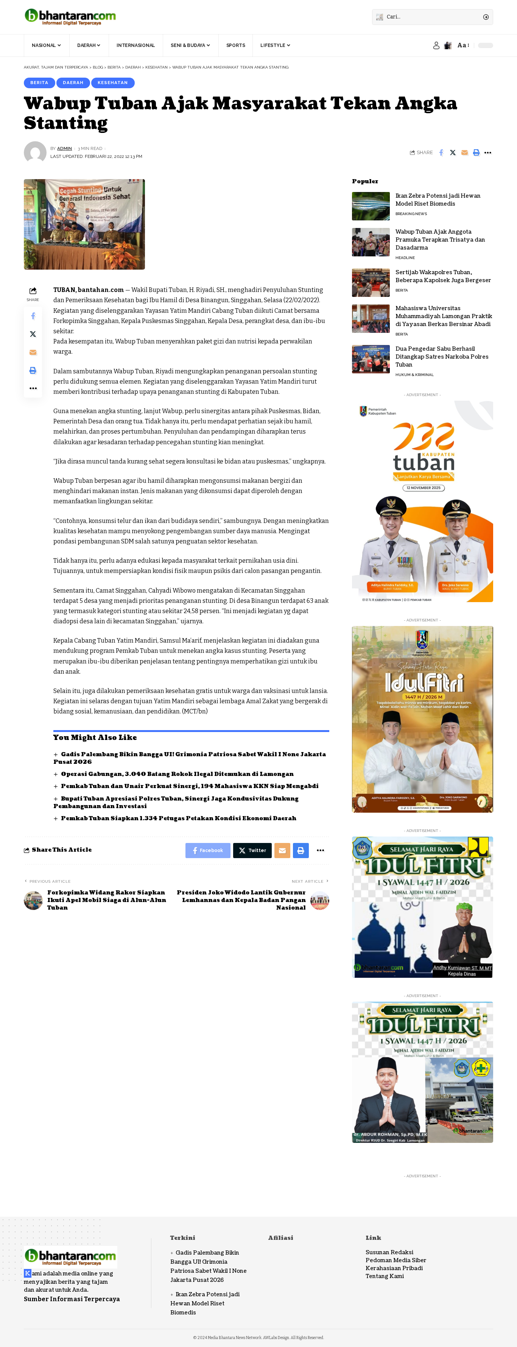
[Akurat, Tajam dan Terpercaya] (70, 17)
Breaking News (411, 214)
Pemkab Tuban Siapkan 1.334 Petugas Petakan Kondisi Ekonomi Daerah (178, 818)
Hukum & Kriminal (415, 375)
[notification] (448, 45)
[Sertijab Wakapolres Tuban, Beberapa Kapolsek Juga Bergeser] (371, 282)
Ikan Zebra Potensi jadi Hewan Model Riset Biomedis (438, 200)
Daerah (73, 82)
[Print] (476, 153)
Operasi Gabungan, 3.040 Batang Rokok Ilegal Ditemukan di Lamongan (177, 774)
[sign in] (436, 45)
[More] (488, 153)
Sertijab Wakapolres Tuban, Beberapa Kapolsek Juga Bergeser (443, 276)
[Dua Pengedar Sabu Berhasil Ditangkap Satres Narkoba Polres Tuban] (371, 359)
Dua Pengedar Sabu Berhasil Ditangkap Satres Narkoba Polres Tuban (442, 356)
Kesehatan (113, 82)
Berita (39, 82)
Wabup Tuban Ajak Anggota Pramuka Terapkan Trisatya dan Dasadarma (440, 239)
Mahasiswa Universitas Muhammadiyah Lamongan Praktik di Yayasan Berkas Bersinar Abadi (444, 316)
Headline (405, 258)
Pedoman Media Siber (396, 1260)
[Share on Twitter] (452, 153)
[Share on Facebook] (441, 153)
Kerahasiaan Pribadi (394, 1268)
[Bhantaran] (70, 1252)
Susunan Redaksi (389, 1252)
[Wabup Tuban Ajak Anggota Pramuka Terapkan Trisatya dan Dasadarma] (371, 242)
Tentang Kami (385, 1276)
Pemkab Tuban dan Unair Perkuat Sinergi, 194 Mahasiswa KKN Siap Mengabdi (190, 786)
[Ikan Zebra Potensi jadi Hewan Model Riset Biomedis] (371, 206)
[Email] (464, 153)
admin (64, 148)
